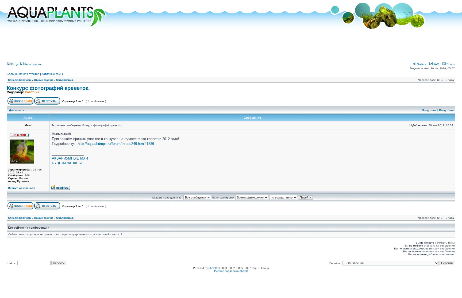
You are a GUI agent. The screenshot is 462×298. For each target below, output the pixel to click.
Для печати (16, 110)
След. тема (446, 110)
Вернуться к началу (21, 187)
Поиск (450, 64)
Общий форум (43, 79)
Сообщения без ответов (23, 74)
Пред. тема (429, 110)
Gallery (421, 64)
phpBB (213, 268)
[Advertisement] (231, 43)
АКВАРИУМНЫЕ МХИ (70, 158)
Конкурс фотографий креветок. (48, 88)
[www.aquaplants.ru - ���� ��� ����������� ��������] (57, 28)
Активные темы (52, 74)
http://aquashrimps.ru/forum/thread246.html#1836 (116, 144)
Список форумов (19, 79)
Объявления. (65, 79)
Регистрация (32, 64)
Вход (14, 64)
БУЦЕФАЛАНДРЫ (67, 163)
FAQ (436, 64)
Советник (32, 92)
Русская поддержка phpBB (231, 270)
